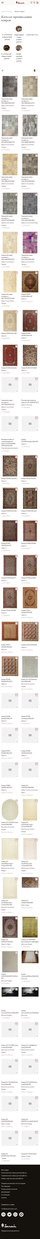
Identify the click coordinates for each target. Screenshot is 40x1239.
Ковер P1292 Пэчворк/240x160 (27, 717)
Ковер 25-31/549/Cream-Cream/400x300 (10, 823)
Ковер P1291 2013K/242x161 (6, 752)
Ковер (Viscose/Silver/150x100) (30, 1012)
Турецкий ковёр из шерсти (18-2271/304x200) (8, 218)
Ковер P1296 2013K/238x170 (6, 717)
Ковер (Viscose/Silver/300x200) (9, 1012)
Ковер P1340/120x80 (28, 543)
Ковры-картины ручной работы (12, 1178)
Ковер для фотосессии (9, 1189)
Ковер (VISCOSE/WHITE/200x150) (9, 976)
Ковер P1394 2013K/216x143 (26, 334)
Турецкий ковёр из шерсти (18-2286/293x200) (8, 179)
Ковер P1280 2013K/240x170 (6, 786)
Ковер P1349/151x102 (9, 511)
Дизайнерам (5, 1192)
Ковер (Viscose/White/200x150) (30, 975)
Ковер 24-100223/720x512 (7, 941)
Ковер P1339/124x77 (8, 578)
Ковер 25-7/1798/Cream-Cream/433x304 (10, 1046)
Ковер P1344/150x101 (29, 511)
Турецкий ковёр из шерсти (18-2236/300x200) (28, 257)
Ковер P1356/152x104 (9, 478)
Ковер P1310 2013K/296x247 (6, 680)
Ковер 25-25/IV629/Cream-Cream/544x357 (27, 824)
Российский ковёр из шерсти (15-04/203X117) (30, 401)
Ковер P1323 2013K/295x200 (26, 611)
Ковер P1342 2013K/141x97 (6, 544)
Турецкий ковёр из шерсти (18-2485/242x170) (8, 101)
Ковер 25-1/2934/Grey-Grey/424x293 (29, 1083)
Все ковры (5, 1170)
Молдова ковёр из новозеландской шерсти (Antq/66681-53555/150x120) (8, 442)
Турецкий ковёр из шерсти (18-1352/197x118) (8, 296)
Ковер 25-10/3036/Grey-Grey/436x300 (9, 1083)
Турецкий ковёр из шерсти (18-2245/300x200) (28, 218)
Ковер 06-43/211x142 (28, 1154)
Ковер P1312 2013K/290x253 (6, 646)
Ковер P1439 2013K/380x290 (26, 295)
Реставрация (5, 1186)
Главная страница (6, 11)
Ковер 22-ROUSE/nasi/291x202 (8, 1155)
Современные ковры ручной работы (14, 1176)
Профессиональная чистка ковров (13, 1183)
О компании (5, 1195)
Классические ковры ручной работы (14, 1173)
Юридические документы (10, 1231)
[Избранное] (31, 2)
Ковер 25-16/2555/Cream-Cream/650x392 (27, 864)
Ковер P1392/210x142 (9, 368)
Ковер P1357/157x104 (29, 368)
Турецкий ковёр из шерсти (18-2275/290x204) (28, 179)
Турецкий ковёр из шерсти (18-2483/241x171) (28, 101)
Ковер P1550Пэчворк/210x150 (29, 440)
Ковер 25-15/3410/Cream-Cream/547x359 (6, 903)
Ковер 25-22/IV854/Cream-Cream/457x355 (7, 864)
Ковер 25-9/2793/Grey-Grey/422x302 (29, 680)
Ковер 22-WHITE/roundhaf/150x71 (29, 1120)
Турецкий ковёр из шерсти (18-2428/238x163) (28, 140)
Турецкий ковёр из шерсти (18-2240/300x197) (8, 257)
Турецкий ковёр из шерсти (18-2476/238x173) (8, 140)
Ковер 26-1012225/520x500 (27, 786)
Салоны (4, 1198)
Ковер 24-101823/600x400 (27, 902)
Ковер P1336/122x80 (28, 578)
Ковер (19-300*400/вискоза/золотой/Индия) (30, 941)
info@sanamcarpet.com (9, 1209)
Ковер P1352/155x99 (28, 478)
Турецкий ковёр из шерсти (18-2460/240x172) (8, 402)
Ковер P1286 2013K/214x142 (26, 752)
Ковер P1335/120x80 (8, 610)
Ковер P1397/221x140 (9, 333)
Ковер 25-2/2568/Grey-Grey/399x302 (29, 1046)
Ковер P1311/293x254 (29, 645)
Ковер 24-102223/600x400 (7, 1120)
